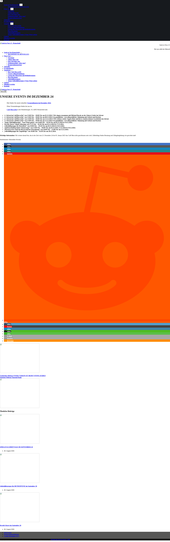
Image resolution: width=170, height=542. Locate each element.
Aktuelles (7, 66)
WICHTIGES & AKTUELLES (18, 54)
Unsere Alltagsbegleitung (16, 74)
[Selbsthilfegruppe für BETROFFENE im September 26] (19, 482)
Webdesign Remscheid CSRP (60, 539)
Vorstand (11, 58)
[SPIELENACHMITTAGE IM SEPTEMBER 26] (19, 443)
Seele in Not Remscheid (11, 52)
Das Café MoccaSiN (14, 72)
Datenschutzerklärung (11, 534)
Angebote (7, 70)
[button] (7, 144)
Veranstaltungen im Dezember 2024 (39, 103)
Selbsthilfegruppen (14, 79)
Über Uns (7, 56)
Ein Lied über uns (14, 61)
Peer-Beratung (13, 77)
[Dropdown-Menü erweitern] (12, 56)
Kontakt (6, 86)
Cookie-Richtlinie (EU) (11, 536)
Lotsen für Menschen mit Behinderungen (21, 75)
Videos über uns (13, 59)
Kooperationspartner (15, 65)
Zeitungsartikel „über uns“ (17, 63)
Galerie (6, 82)
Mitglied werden (9, 84)
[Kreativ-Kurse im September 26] (19, 521)
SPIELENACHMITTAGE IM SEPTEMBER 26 (16, 447)
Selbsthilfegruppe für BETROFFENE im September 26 (18, 486)
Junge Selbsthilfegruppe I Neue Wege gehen (22, 81)
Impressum (7, 532)
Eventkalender (9, 68)
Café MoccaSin (12, 109)
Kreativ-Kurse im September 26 (10, 525)
